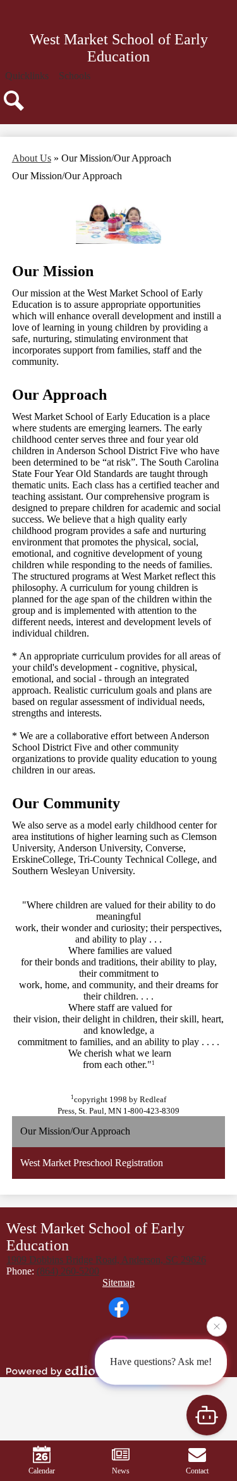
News (121, 1470)
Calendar (41, 1470)
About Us (31, 158)
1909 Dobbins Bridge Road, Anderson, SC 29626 (106, 1259)
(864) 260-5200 (68, 1271)
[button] (27, 76)
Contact (197, 1470)
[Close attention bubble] (217, 1326)
